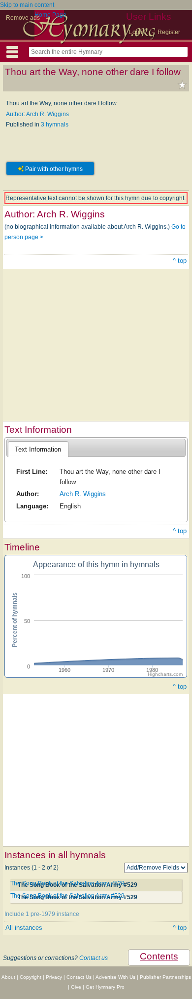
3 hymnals (54, 124)
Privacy (54, 977)
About (8, 977)
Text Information (38, 449)
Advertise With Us (115, 977)
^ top (180, 260)
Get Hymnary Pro (105, 987)
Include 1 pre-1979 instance (41, 914)
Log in (137, 32)
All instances (23, 927)
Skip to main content (27, 4)
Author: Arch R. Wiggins (37, 114)
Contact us (93, 958)
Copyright (30, 977)
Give (76, 987)
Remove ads (23, 17)
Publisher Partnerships (165, 977)
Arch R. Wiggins (83, 494)
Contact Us (79, 977)
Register (169, 32)
